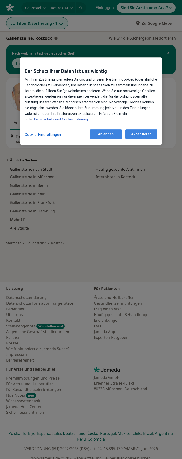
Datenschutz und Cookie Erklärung (61, 119)
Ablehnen (106, 134)
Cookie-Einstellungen (43, 135)
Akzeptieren (141, 134)
